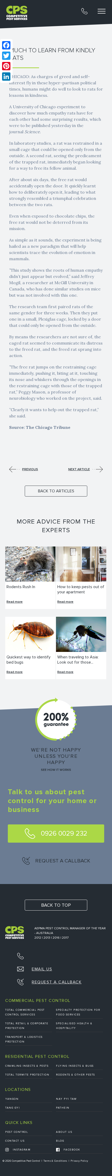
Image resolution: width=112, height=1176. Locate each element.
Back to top (56, 905)
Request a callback (62, 861)
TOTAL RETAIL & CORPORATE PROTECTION (26, 1026)
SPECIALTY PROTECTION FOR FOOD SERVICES (78, 1012)
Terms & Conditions (55, 1160)
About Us (64, 1132)
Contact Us (14, 1140)
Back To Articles (56, 491)
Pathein (63, 1107)
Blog (60, 1140)
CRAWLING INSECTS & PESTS (26, 1065)
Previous (30, 469)
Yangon (11, 1099)
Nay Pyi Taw (66, 1099)
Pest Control (16, 1132)
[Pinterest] (6, 66)
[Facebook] (6, 45)
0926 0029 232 (63, 833)
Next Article (79, 469)
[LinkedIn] (6, 76)
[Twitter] (6, 55)
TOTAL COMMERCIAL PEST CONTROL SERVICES (25, 1012)
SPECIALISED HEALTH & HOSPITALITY (74, 1026)
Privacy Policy (79, 1160)
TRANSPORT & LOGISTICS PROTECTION (24, 1039)
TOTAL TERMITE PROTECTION (27, 1074)
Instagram (20, 1149)
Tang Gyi (12, 1107)
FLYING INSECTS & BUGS (75, 1065)
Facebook (71, 1149)
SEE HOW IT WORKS (56, 770)
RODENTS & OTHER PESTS (75, 1074)
